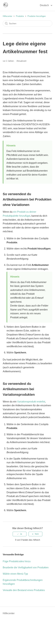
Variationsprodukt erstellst (31, 401)
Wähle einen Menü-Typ (15, 573)
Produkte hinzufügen (37, 16)
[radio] (19, 534)
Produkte (20, 16)
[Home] (5, 7)
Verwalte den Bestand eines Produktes (24, 590)
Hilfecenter (7, 16)
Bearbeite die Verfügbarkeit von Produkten (26, 567)
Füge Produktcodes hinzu (17, 561)
